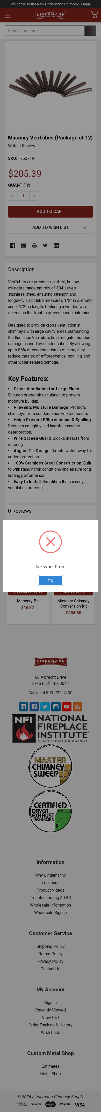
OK (50, 580)
